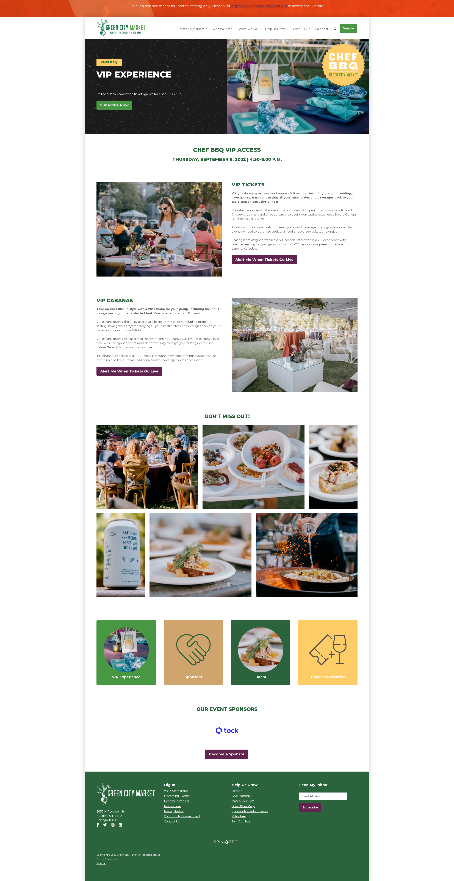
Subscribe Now (116, 105)
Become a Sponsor (226, 754)
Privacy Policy (174, 811)
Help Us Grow (275, 29)
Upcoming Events (176, 796)
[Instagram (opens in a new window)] (113, 825)
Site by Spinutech (106, 859)
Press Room (172, 806)
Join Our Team (242, 821)
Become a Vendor (176, 801)
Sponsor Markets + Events (250, 811)
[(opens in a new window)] (227, 730)
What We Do (248, 29)
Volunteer (239, 816)
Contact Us (172, 821)
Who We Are (221, 29)
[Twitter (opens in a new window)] (105, 825)
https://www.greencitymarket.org (259, 6)
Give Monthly (241, 796)
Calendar (321, 29)
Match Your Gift (243, 801)
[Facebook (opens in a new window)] (97, 825)
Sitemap (101, 863)
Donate (348, 28)
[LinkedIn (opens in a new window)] (120, 825)
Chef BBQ (300, 29)
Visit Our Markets (192, 29)
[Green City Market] (125, 794)
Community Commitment (182, 816)
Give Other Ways (243, 806)
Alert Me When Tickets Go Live (266, 260)
